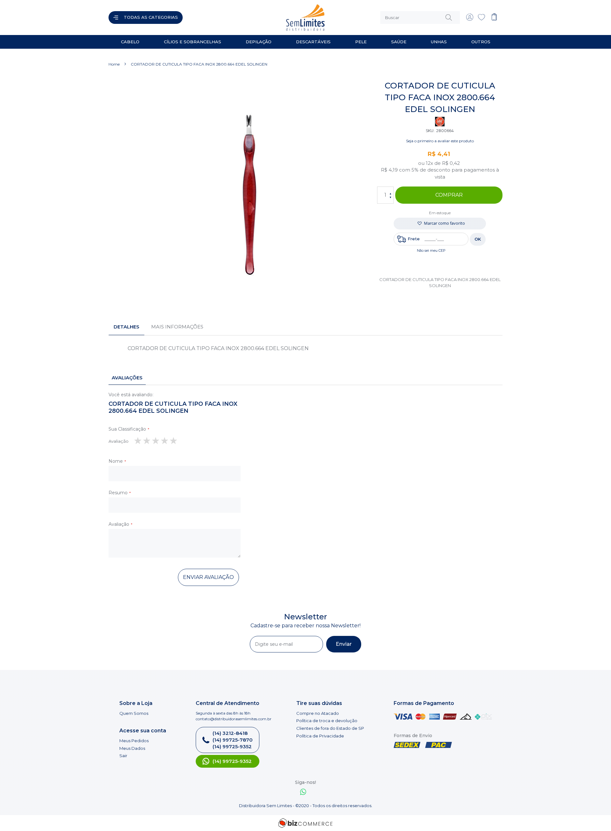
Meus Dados (132, 748)
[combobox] (420, 17)
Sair (123, 755)
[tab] (126, 327)
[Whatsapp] (303, 793)
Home (114, 64)
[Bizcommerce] (305, 823)
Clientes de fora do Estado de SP (330, 728)
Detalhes (126, 327)
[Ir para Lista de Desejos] (481, 19)
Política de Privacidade (320, 735)
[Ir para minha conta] (469, 19)
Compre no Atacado (317, 713)
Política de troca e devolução (326, 720)
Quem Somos (133, 713)
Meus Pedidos (134, 740)
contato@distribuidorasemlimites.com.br (233, 718)
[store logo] (246, 17)
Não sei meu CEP (431, 250)
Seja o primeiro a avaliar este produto (440, 140)
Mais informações (177, 327)
